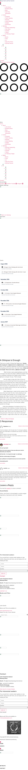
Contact (2, 576)
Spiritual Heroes (9, 43)
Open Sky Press (9, 41)
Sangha (7, 22)
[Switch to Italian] (16, 58)
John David (8, 7)
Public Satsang (9, 18)
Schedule (7, 16)
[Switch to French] (16, 56)
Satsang (5, 26)
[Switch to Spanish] (16, 50)
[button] (14, 4)
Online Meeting (9, 21)
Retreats (7, 19)
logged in (9, 488)
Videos (7, 32)
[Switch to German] (16, 48)
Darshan (7, 30)
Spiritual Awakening (10, 27)
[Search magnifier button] (27, 614)
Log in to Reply (2, 439)
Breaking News (9, 8)
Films (6, 38)
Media (4, 35)
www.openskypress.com (6, 718)
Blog (6, 10)
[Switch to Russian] (16, 53)
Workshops (8, 24)
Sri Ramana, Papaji (9, 34)
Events (4, 15)
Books (6, 37)
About (4, 5)
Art (6, 40)
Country (2, 568)
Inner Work (7, 29)
